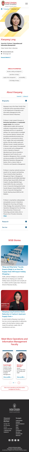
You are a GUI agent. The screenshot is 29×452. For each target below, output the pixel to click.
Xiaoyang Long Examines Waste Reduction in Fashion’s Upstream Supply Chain (14, 313)
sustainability (22, 77)
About (17, 427)
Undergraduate (19, 420)
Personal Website (5, 57)
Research (5, 221)
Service (4, 227)
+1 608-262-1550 (7, 430)
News (17, 425)
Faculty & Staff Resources (19, 434)
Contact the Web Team (17, 448)
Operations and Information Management (11, 44)
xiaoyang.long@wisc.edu (8, 51)
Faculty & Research (20, 423)
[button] (13, 382)
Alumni (17, 428)
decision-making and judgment (14, 71)
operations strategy (14, 74)
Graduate (18, 422)
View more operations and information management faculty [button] (14, 388)
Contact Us (6, 432)
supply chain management (9, 77)
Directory (6, 9)
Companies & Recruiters (19, 431)
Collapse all (25, 96)
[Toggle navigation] (27, 3)
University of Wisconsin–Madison (14, 447)
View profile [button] (6, 377)
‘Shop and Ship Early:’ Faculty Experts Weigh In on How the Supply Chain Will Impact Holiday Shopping (14, 270)
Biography (5, 101)
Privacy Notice (10, 448)
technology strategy (14, 80)
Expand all (19, 96)
